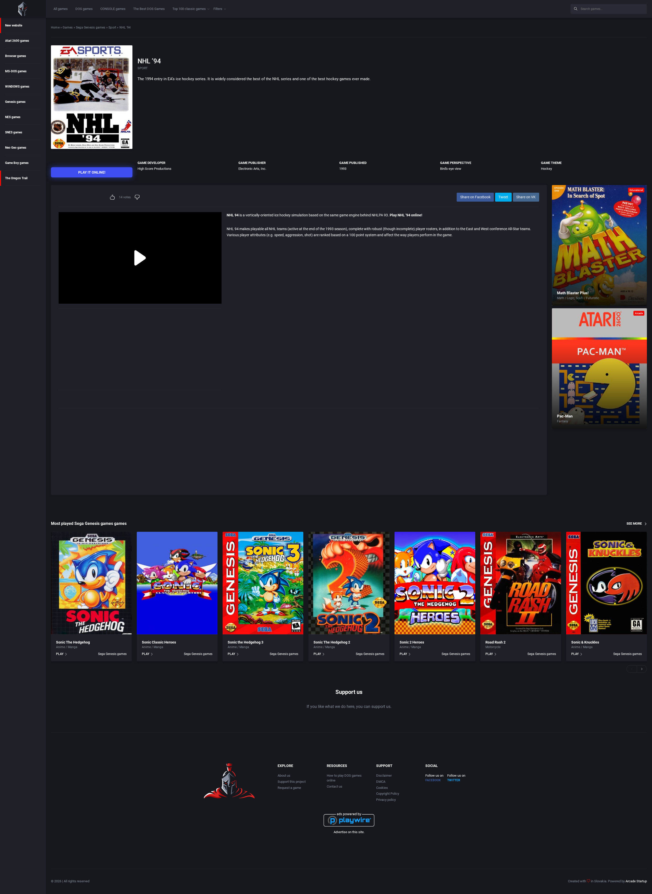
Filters (217, 9)
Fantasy (562, 421)
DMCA (380, 782)
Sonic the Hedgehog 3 (245, 642)
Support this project (292, 782)
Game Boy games (17, 163)
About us (284, 775)
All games (60, 9)
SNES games (13, 132)
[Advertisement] (524, 8)
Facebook (433, 780)
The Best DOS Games (149, 9)
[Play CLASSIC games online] (23, 9)
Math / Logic (565, 298)
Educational (636, 190)
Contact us (334, 786)
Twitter (453, 780)
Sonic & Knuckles (585, 642)
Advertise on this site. (349, 832)
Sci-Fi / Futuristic (587, 298)
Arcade (639, 313)
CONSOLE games (113, 9)
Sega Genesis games (90, 27)
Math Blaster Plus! (573, 293)
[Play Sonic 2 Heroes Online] (435, 583)
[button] (632, 669)
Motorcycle (492, 647)
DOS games (84, 9)
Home (55, 27)
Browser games (15, 56)
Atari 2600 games (17, 41)
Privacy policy (386, 800)
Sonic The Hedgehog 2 (332, 642)
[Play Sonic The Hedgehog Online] (91, 583)
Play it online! (91, 172)
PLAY (59, 654)
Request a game (289, 788)
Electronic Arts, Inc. (252, 169)
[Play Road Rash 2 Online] (520, 583)
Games (68, 27)
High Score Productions (154, 169)
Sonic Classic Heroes (159, 642)
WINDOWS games (17, 86)
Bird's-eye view (450, 169)
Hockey (546, 169)
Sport (112, 27)
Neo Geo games (15, 147)
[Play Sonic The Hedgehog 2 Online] (348, 583)
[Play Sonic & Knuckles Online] (606, 583)
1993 (342, 169)
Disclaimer (384, 775)
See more (634, 523)
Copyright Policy (387, 793)
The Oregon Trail (16, 178)
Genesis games (15, 102)
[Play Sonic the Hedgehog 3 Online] (263, 583)
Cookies (382, 788)
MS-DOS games (15, 71)
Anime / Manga (66, 647)
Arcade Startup (636, 881)
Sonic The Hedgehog (73, 642)
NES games (12, 117)
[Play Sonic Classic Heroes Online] (177, 583)
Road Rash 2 (495, 642)
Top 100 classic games (189, 9)
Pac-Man (565, 416)
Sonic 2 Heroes (412, 642)
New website (13, 25)
